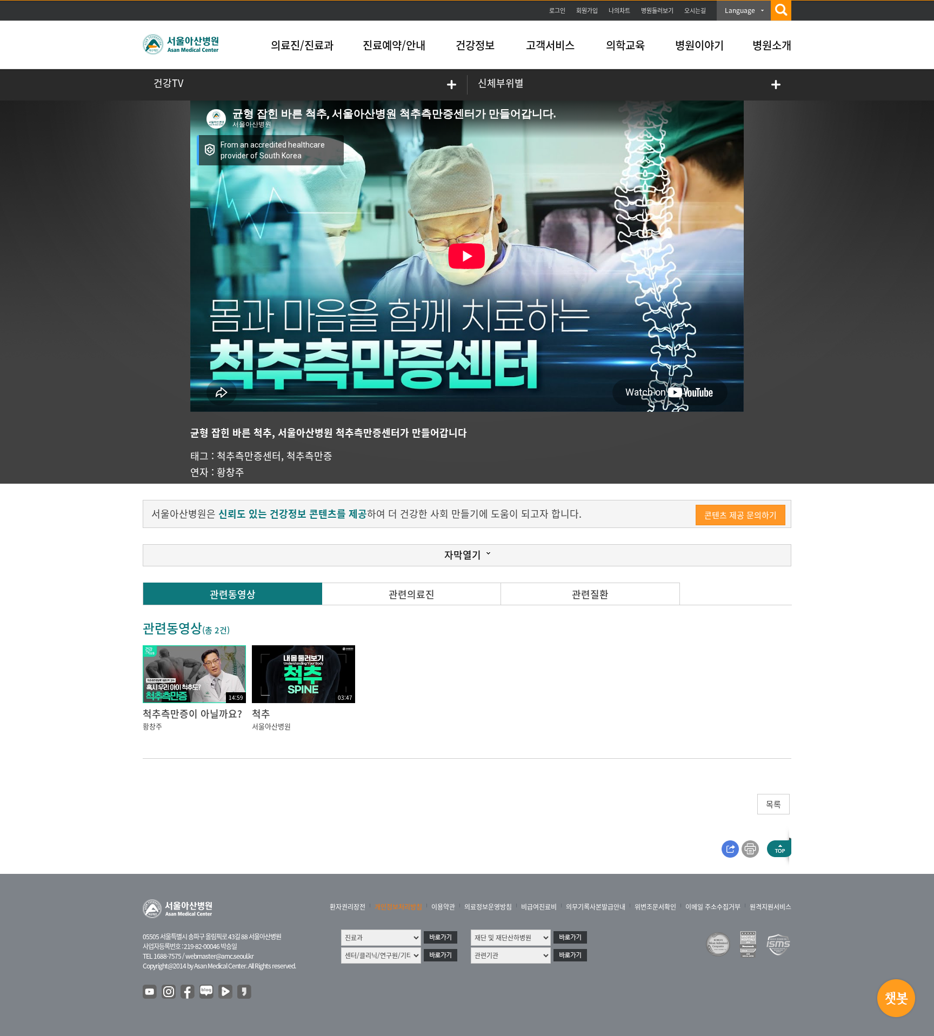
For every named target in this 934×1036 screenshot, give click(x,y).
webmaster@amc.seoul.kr (219, 956)
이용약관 (443, 907)
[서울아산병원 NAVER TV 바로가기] (226, 992)
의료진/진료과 (302, 45)
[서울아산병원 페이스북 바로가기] (188, 992)
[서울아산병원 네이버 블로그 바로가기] (207, 992)
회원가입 (587, 10)
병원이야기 (699, 45)
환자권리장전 (347, 907)
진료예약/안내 (394, 45)
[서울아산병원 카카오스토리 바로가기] (244, 992)
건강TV (168, 83)
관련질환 (590, 594)
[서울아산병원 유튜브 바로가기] (150, 992)
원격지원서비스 (770, 907)
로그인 (557, 10)
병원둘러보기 (657, 10)
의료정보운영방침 (488, 907)
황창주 (230, 472)
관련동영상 (233, 594)
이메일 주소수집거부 (712, 907)
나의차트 (619, 10)
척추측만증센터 (249, 456)
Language (740, 10)
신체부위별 (501, 83)
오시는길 (695, 10)
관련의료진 (412, 594)
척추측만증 (309, 456)
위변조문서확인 (655, 907)
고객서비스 (550, 45)
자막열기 (462, 554)
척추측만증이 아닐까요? (192, 713)
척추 (261, 713)
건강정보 (475, 45)
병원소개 (771, 45)
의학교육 (625, 45)
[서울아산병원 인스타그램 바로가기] (169, 992)
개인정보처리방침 (398, 907)
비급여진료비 (539, 907)
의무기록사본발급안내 (595, 907)
